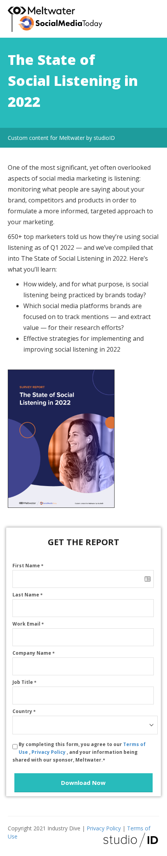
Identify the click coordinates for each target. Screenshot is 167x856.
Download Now (83, 782)
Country (24, 711)
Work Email (28, 624)
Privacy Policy (49, 752)
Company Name (33, 653)
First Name (27, 565)
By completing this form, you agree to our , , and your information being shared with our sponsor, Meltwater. (79, 752)
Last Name (27, 594)
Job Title (24, 682)
